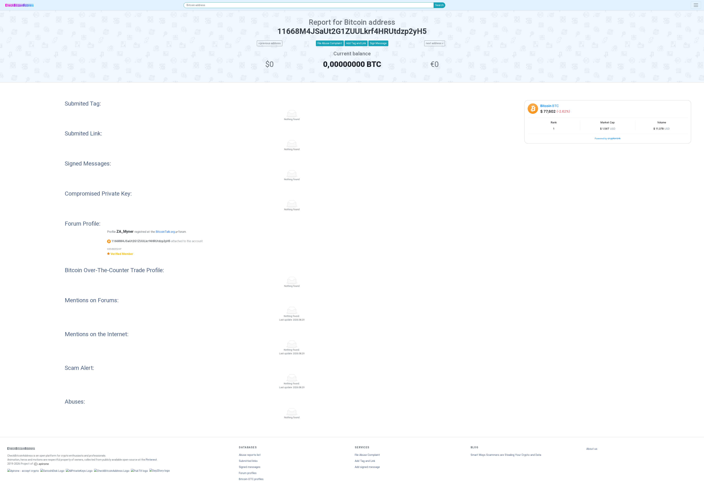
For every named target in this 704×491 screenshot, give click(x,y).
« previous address (269, 43)
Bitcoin (549, 106)
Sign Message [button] (378, 43)
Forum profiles (247, 473)
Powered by (601, 138)
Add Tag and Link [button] (356, 43)
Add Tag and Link (365, 461)
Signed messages (249, 467)
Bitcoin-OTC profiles (251, 479)
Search (439, 5)
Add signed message (367, 467)
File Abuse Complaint (367, 455)
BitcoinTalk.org (166, 231)
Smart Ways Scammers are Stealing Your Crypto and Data (506, 455)
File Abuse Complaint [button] (330, 43)
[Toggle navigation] (696, 5)
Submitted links (248, 461)
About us (591, 448)
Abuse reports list (250, 455)
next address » (434, 43)
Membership (114, 249)
